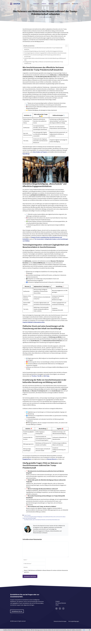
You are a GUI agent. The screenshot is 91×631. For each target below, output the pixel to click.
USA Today (46, 376)
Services (44, 3)
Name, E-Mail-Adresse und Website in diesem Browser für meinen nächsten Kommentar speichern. (46, 571)
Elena (49, 17)
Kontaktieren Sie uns (17, 611)
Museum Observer (52, 459)
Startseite (36, 3)
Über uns (51, 3)
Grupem (16, 4)
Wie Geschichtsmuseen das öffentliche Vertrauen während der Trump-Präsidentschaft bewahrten (43, 48)
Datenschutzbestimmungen (60, 621)
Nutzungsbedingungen (73, 621)
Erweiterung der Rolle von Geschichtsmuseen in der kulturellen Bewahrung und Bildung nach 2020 (45, 59)
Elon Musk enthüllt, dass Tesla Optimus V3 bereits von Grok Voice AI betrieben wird (41, 519)
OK (84, 630)
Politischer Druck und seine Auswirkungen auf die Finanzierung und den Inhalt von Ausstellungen (42, 55)
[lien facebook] (63, 608)
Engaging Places (27, 459)
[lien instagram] (56, 608)
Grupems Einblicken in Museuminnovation (34, 322)
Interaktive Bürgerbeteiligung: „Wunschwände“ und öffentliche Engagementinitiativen (43, 51)
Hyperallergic (26, 153)
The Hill (39, 376)
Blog (57, 3)
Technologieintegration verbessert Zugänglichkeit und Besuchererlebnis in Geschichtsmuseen (45, 53)
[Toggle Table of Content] (65, 46)
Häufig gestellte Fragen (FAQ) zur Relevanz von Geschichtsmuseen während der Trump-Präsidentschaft (43, 62)
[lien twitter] (60, 608)
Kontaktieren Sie (65, 3)
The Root (34, 376)
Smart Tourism (27, 515)
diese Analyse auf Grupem (40, 152)
